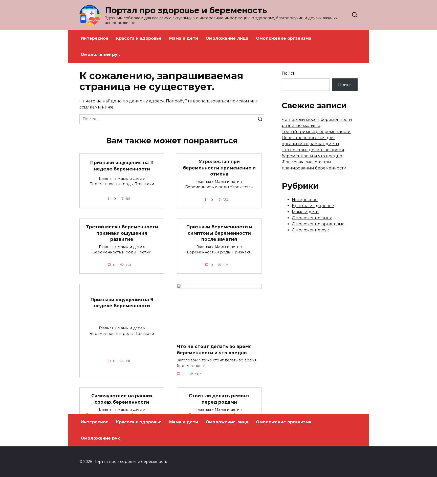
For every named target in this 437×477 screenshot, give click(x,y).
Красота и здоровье (139, 38)
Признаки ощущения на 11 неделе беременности (122, 165)
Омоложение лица (227, 38)
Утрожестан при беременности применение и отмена (219, 168)
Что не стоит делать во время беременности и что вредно (214, 349)
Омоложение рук (100, 54)
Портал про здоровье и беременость (186, 10)
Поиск (288, 73)
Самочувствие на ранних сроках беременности (121, 399)
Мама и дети (183, 38)
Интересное (94, 38)
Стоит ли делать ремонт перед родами (219, 399)
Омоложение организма (283, 38)
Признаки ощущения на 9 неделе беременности (121, 302)
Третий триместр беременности (316, 131)
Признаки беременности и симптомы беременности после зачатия (219, 233)
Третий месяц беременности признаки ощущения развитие (122, 233)
